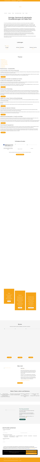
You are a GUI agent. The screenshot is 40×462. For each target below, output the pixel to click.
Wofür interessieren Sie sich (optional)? (7, 434)
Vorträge (6, 47)
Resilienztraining (3, 59)
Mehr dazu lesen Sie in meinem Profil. (25, 380)
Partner (5, 458)
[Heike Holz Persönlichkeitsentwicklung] (20, 6)
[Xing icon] (34, 0)
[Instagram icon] (33, 0)
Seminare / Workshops (20, 47)
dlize (20, 460)
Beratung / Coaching (33, 47)
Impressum (13, 458)
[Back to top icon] (35, 460)
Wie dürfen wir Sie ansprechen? (6, 429)
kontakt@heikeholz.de (19, 0)
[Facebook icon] (29, 460)
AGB (19, 458)
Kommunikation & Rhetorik (4, 64)
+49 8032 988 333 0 (13, 0)
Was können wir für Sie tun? (6, 438)
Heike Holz (22, 368)
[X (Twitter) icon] (30, 0)
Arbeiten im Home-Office (4, 63)
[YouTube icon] (31, 0)
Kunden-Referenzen (9, 458)
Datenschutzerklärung (32, 448)
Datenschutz (16, 458)
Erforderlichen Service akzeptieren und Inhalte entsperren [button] (31, 453)
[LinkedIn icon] (31, 460)
